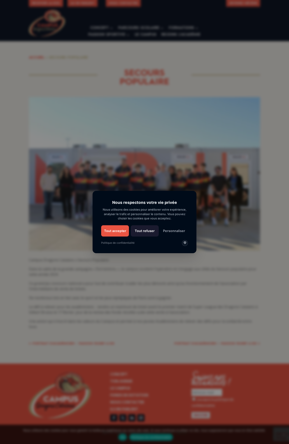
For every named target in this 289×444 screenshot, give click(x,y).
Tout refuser (145, 231)
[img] (185, 243)
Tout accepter (115, 231)
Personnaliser (174, 231)
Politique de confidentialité (118, 242)
